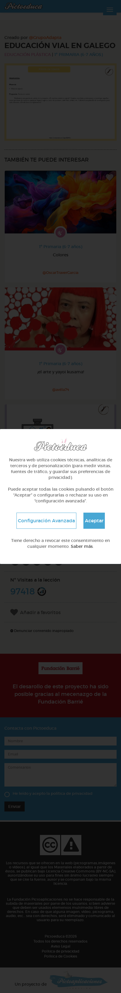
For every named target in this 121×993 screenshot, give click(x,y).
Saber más (82, 546)
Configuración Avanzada (46, 520)
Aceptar (94, 520)
